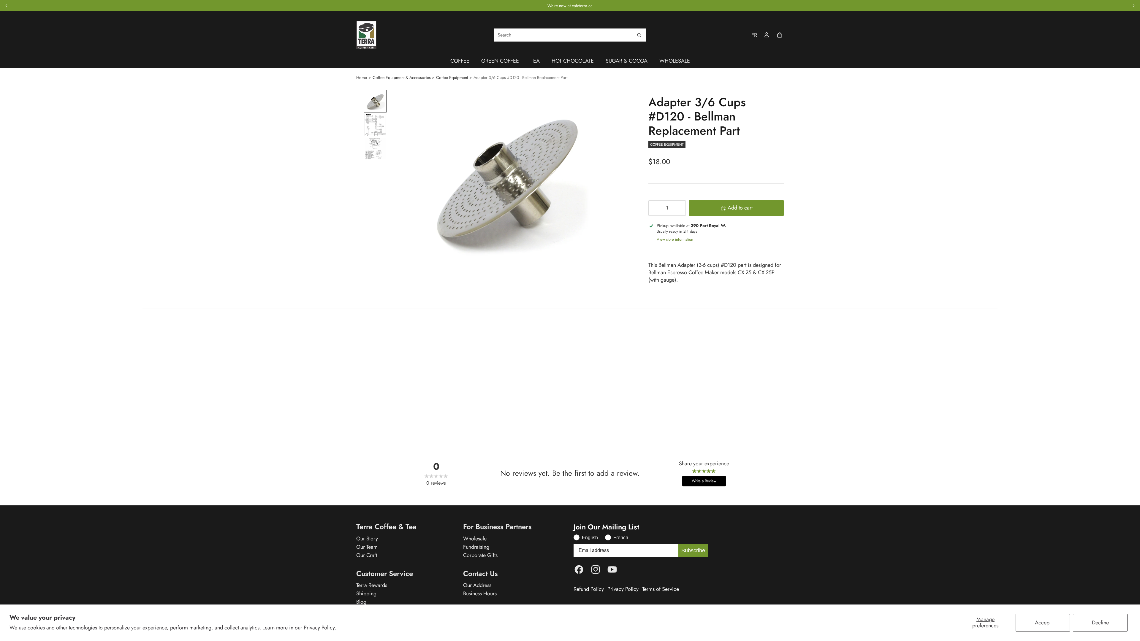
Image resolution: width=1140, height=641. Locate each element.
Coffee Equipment (452, 77)
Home (361, 77)
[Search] (639, 35)
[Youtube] (612, 569)
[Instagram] (595, 569)
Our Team (367, 547)
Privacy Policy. (320, 628)
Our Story (367, 538)
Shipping (366, 593)
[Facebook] (579, 569)
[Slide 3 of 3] (375, 148)
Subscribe (693, 550)
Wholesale (475, 538)
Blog (361, 602)
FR (754, 35)
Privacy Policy (623, 589)
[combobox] (570, 35)
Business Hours (480, 593)
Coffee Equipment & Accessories (402, 77)
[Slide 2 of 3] (375, 125)
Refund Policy (589, 589)
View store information (675, 239)
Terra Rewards (371, 585)
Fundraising (476, 547)
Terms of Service (660, 589)
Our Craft (366, 555)
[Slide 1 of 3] (375, 101)
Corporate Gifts (480, 555)
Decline (1100, 622)
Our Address (477, 585)
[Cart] (779, 35)
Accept (1043, 622)
